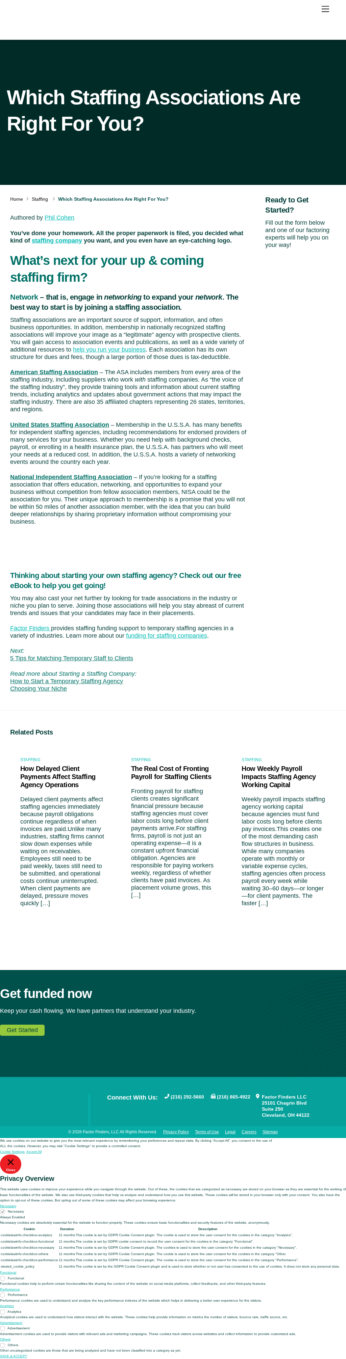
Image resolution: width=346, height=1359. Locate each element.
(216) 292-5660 (187, 1097)
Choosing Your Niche (38, 688)
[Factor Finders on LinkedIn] (143, 1108)
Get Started (22, 1030)
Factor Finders (30, 628)
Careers (249, 1132)
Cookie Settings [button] (12, 1152)
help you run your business (109, 349)
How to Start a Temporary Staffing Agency (66, 681)
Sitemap (270, 1132)
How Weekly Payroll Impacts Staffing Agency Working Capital (279, 776)
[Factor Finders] (46, 25)
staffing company (57, 240)
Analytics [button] (7, 1306)
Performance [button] (10, 1289)
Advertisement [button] (11, 1323)
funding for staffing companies (166, 635)
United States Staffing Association (59, 424)
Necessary (16, 1211)
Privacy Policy (176, 1132)
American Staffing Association (54, 372)
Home (16, 199)
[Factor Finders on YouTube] (121, 1108)
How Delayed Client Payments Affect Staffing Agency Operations (58, 776)
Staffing (40, 199)
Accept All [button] (34, 1152)
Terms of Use (207, 1132)
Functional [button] (8, 1272)
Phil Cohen (59, 217)
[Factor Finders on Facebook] (110, 1108)
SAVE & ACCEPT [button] (13, 1356)
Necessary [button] (8, 1206)
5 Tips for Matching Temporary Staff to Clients (71, 658)
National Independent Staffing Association (71, 477)
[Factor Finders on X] (132, 1108)
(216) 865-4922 (233, 1097)
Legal (230, 1132)
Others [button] (5, 1339)
